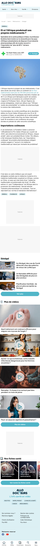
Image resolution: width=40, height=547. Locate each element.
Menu (36, 545)
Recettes (7, 500)
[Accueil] (20, 493)
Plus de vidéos (11, 302)
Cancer (14, 503)
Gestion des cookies (27, 513)
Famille (24, 9)
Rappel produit (17, 500)
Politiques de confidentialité (25, 516)
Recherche (28, 545)
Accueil (3, 21)
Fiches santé (20, 545)
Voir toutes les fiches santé (20, 483)
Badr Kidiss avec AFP (16, 53)
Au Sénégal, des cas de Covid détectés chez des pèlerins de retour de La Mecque (28, 265)
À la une (4, 545)
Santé (4, 9)
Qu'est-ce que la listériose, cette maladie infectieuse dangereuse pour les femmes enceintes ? (18, 361)
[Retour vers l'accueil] (20, 3)
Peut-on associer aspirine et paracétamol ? (18, 420)
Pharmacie (13, 194)
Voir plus (20, 294)
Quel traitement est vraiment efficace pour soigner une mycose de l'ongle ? (18, 330)
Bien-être (14, 9)
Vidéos (12, 545)
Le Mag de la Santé (30, 500)
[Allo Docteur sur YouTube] (7, 534)
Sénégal (24, 21)
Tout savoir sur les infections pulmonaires (28, 474)
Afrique (22, 194)
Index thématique (26, 520)
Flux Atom (23, 522)
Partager (35, 54)
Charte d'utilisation (8, 520)
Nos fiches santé (12, 458)
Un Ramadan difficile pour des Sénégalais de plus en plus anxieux (26, 276)
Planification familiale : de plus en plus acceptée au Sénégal (26, 286)
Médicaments (16, 21)
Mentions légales (7, 516)
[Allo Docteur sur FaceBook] (3, 534)
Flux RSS (4, 522)
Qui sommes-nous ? (8, 513)
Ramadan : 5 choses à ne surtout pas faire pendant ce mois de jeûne (17, 391)
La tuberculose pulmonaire (8, 475)
